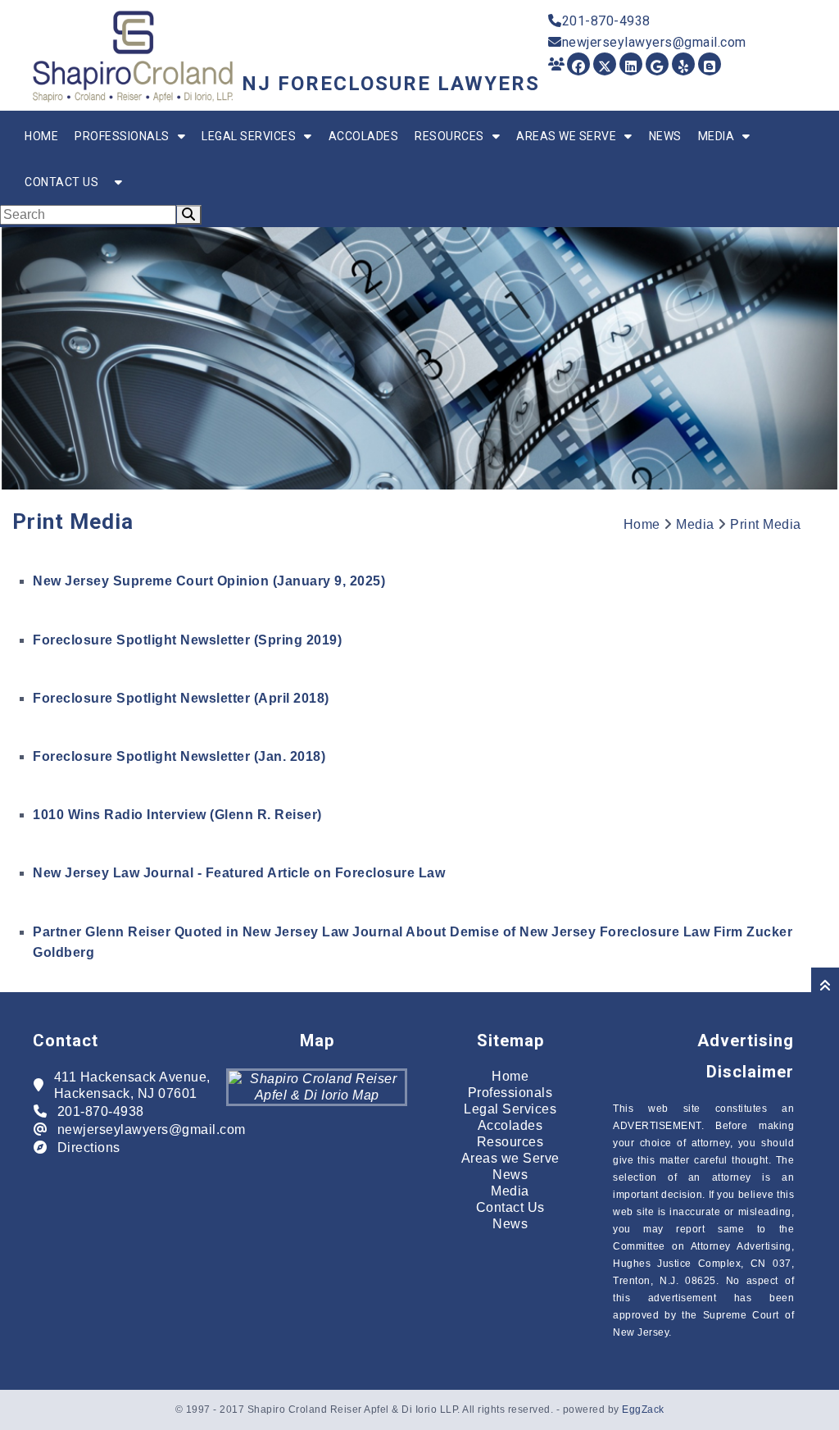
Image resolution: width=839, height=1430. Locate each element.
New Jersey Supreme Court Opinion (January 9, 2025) (209, 581)
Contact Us (61, 182)
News (665, 136)
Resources (449, 136)
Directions (88, 1147)
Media (716, 136)
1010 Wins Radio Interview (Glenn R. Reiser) (177, 815)
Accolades (364, 136)
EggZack (643, 1409)
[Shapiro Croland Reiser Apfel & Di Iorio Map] (316, 1095)
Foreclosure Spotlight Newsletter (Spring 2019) (187, 640)
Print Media (765, 524)
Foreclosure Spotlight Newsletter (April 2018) (181, 698)
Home (41, 136)
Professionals (122, 136)
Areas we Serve (566, 136)
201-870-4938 (606, 21)
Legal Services (249, 136)
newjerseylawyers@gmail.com (654, 42)
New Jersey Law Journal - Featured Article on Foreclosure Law (239, 873)
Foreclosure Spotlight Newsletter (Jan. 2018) (179, 756)
